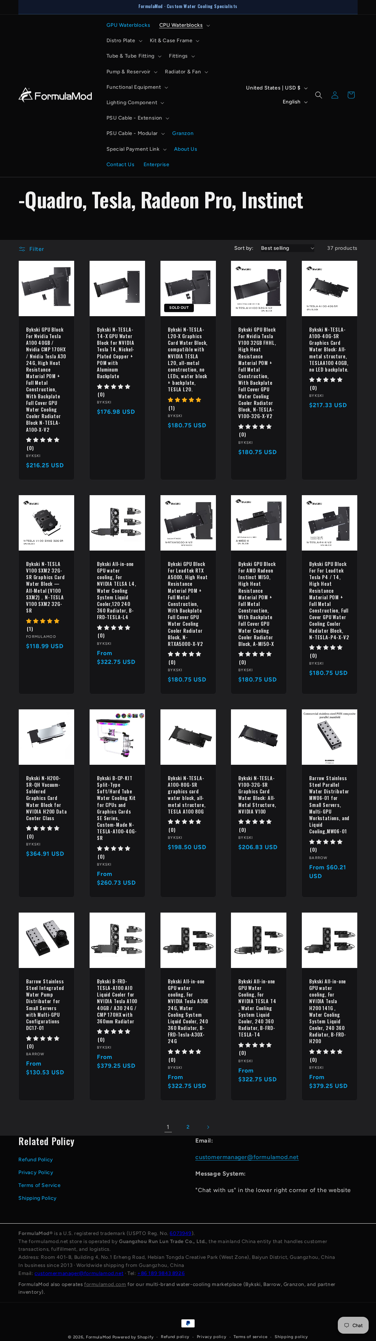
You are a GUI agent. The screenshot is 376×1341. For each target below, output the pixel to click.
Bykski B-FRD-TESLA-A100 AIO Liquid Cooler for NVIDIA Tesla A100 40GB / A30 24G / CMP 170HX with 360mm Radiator (117, 1001)
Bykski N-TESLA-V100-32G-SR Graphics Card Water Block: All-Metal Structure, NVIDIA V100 (257, 795)
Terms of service (250, 1336)
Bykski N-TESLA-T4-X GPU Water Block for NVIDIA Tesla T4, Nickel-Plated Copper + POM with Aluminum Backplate (115, 353)
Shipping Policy (37, 1198)
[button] (184, 25)
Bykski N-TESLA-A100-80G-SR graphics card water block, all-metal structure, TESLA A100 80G (186, 795)
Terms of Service (39, 1185)
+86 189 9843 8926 (161, 1273)
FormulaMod (98, 1337)
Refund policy (175, 1336)
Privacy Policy (35, 1172)
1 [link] (168, 1126)
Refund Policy (35, 1160)
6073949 (180, 1233)
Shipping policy (291, 1336)
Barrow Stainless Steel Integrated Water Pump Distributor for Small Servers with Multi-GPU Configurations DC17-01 (45, 1004)
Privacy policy (212, 1336)
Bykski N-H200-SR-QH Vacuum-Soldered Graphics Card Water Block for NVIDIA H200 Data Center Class (46, 798)
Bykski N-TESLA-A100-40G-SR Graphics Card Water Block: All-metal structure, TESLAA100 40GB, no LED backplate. (328, 349)
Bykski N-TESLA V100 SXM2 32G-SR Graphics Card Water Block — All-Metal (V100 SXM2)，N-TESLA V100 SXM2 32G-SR (45, 587)
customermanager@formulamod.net (247, 1157)
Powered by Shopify (133, 1337)
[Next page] (208, 1127)
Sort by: (244, 248)
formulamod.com (105, 1284)
